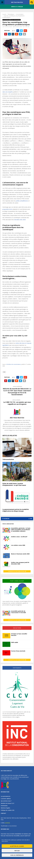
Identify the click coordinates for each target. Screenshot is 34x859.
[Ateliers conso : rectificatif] (6, 538)
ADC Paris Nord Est (17, 2)
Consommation (6, 19)
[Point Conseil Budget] (17, 599)
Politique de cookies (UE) (7, 810)
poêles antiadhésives (22, 201)
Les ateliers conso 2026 (18, 545)
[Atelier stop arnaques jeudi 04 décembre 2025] (6, 564)
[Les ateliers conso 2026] (6, 547)
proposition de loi (7, 209)
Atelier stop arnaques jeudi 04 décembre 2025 (20, 563)
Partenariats (4, 805)
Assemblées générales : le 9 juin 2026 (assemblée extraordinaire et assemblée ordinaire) (20, 529)
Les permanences (5, 796)
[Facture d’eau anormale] (6, 652)
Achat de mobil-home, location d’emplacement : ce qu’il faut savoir (14, 484)
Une (4, 372)
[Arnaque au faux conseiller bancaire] (6, 635)
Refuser (17, 850)
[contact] (7, 823)
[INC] (17, 749)
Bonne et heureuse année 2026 (20, 554)
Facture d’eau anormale (18, 651)
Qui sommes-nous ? (6, 801)
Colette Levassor (8, 26)
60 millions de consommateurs (13, 364)
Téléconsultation (8, 459)
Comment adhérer (6, 798)
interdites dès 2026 (20, 219)
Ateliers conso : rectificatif (19, 536)
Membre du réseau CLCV (7, 803)
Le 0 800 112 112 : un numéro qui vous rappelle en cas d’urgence (17, 403)
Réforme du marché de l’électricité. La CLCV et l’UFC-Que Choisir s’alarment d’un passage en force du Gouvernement (17, 392)
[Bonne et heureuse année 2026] (6, 555)
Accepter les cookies (17, 846)
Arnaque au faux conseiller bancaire (19, 634)
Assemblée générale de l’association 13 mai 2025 (18, 611)
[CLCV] (17, 710)
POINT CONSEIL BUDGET (17, 581)
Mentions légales (5, 808)
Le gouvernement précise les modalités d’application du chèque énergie (15, 510)
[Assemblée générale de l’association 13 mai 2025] (6, 613)
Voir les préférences (17, 855)
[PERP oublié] (6, 644)
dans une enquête (7, 92)
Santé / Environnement (15, 19)
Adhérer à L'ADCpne (17, 6)
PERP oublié (14, 642)
